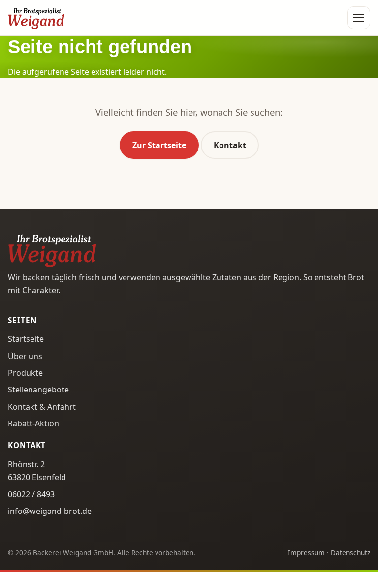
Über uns (25, 356)
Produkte (25, 372)
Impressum (306, 552)
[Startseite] (36, 17)
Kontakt (230, 145)
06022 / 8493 (31, 494)
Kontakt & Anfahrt (42, 406)
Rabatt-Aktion (33, 423)
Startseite (26, 338)
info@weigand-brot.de (50, 511)
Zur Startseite (159, 145)
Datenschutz (350, 552)
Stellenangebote (38, 389)
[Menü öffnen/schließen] (358, 17)
